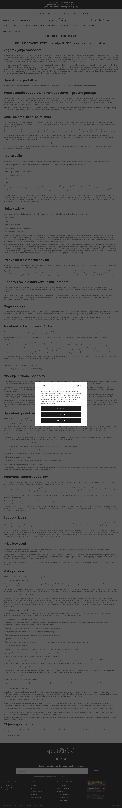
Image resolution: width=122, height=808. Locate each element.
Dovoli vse (61, 409)
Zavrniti (61, 420)
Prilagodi (61, 415)
